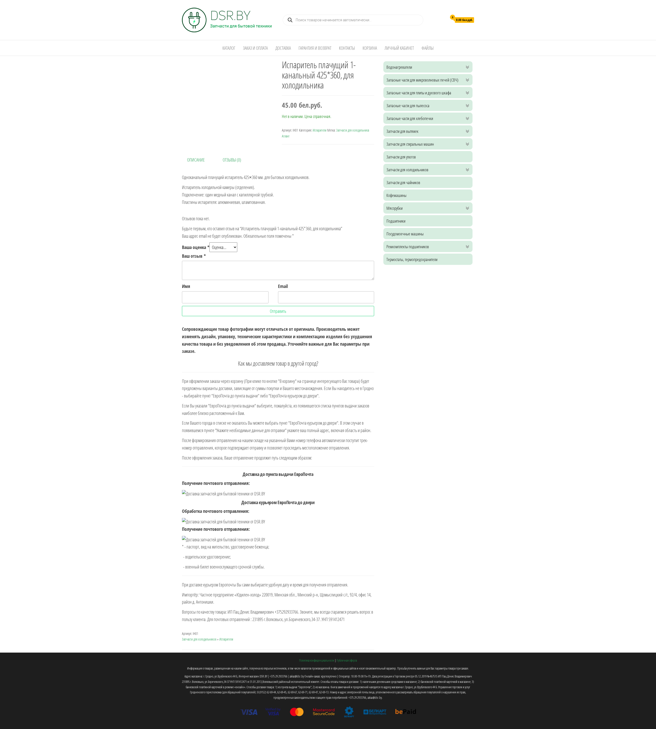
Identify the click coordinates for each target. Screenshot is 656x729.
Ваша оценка (195, 247)
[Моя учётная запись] (442, 19)
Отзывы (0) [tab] (232, 160)
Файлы (428, 48)
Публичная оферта (346, 660)
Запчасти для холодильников (199, 639)
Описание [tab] (196, 160)
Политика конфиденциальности (316, 660)
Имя (186, 286)
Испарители (319, 130)
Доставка (283, 48)
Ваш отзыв (194, 256)
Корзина (370, 48)
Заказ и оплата (255, 48)
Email (283, 286)
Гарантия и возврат (315, 48)
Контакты (347, 48)
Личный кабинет (399, 48)
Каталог (228, 48)
